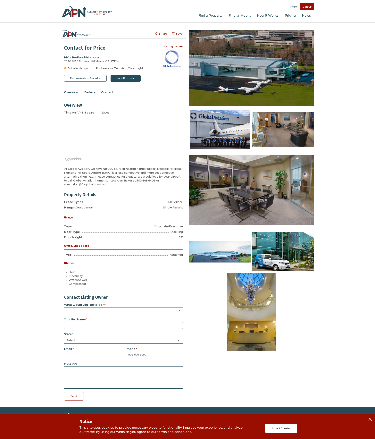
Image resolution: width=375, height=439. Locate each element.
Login (293, 6)
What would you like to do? (84, 305)
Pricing (290, 15)
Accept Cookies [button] (281, 428)
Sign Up (307, 6)
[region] (123, 140)
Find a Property (210, 15)
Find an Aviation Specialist (85, 78)
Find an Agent (240, 15)
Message (70, 363)
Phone (130, 349)
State (68, 334)
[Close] (370, 419)
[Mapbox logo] (73, 158)
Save (179, 33)
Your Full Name (75, 319)
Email (68, 349)
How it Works (268, 15)
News (306, 15)
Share (163, 33)
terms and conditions (174, 432)
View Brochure (126, 78)
